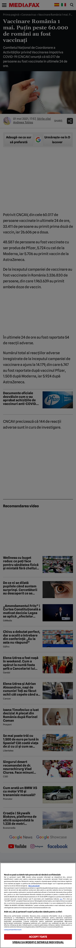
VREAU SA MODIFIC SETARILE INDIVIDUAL (38, 942)
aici (61, 899)
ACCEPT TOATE (38, 936)
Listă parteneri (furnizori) (12, 930)
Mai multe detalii (34, 886)
